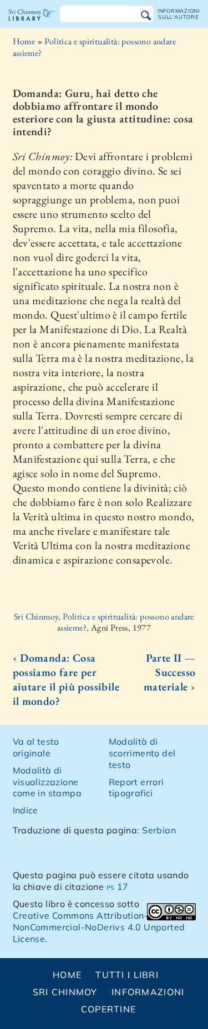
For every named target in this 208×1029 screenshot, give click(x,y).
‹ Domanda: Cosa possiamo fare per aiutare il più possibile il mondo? (66, 679)
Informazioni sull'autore (179, 13)
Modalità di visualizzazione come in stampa (47, 782)
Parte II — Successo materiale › (169, 672)
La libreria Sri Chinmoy (31, 24)
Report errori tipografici (136, 787)
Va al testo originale (36, 747)
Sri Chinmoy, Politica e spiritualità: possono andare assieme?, (104, 622)
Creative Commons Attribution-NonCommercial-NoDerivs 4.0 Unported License (99, 927)
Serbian (159, 830)
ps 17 (117, 886)
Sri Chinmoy (65, 991)
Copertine (108, 1009)
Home (24, 41)
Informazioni (147, 991)
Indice (25, 810)
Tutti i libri (127, 974)
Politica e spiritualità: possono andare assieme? (94, 47)
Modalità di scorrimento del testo (142, 753)
